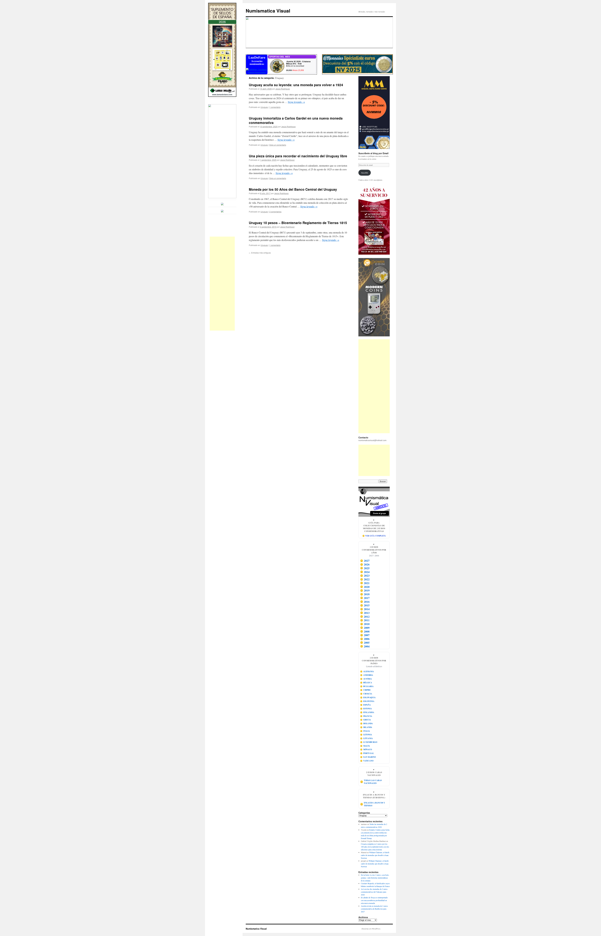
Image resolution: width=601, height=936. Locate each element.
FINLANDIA (367, 712)
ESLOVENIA (367, 701)
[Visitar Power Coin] (374, 297)
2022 (365, 579)
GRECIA (365, 719)
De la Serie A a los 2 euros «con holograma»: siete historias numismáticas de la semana (375, 878)
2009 (365, 628)
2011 (365, 620)
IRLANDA (366, 727)
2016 (365, 602)
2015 (365, 605)
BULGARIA (367, 686)
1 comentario (274, 107)
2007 (365, 635)
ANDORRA (366, 675)
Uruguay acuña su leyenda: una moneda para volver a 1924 (296, 84)
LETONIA (366, 734)
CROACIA (366, 693)
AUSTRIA (366, 678)
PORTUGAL (367, 753)
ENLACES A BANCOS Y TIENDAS (372, 804)
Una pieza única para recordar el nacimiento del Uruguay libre (298, 156)
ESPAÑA (365, 704)
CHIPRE (365, 690)
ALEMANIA (367, 671)
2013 (365, 613)
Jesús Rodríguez (282, 88)
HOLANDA (366, 723)
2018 (365, 594)
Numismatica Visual (268, 10)
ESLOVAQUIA (368, 697)
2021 (365, 583)
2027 (365, 561)
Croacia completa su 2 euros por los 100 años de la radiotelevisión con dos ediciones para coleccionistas (375, 847)
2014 (365, 609)
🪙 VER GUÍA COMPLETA (374, 535)
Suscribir (364, 172)
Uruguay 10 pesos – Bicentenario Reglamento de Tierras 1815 (298, 222)
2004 (365, 646)
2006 (365, 639)
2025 (365, 568)
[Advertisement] (222, 284)
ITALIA (365, 731)
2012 (365, 616)
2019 (365, 590)
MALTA (365, 746)
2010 (365, 624)
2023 (365, 576)
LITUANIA (366, 738)
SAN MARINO (368, 757)
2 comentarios (275, 211)
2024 (365, 572)
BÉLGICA (366, 682)
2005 (365, 642)
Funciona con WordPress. (371, 928)
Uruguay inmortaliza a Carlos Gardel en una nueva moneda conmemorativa (296, 120)
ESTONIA (366, 708)
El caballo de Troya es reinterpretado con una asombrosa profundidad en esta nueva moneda (374, 900)
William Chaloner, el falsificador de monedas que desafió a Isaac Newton (375, 855)
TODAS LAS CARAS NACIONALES (371, 781)
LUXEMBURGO (368, 742)
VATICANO (367, 760)
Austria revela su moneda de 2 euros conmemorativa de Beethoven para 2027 (374, 909)
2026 (365, 564)
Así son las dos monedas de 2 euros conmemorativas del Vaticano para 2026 (374, 892)
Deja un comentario (277, 145)
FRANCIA (366, 716)
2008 (365, 631)
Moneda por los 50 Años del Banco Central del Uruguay (293, 189)
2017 (365, 598)
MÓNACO (366, 749)
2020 (365, 587)
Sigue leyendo (296, 102)
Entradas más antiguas (260, 252)
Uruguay (264, 107)
